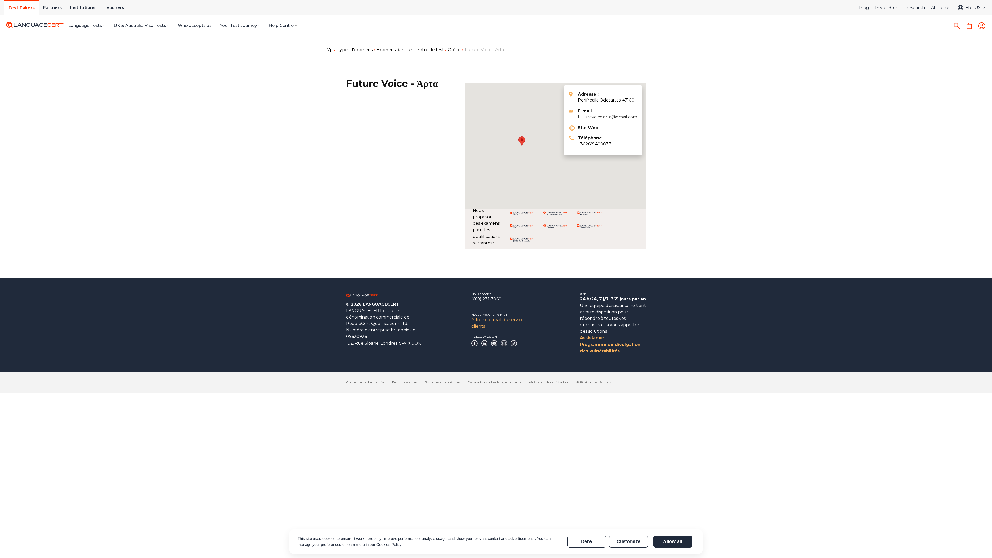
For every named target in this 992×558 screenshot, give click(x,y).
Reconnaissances (404, 382)
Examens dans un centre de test (410, 49)
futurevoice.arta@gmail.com (607, 116)
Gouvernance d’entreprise (365, 382)
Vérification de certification (548, 382)
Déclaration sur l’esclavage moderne (494, 382)
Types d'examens (355, 49)
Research (915, 7)
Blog (864, 7)
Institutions (82, 7)
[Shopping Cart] (969, 26)
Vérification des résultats (593, 382)
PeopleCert (887, 7)
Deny (586, 541)
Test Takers (21, 7)
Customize (628, 541)
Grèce (454, 49)
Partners (52, 7)
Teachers (114, 7)
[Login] (982, 26)
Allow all (672, 541)
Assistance (592, 337)
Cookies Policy (389, 544)
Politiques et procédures (442, 382)
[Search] (957, 26)
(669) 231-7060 (486, 299)
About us (940, 7)
